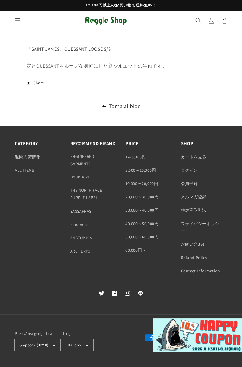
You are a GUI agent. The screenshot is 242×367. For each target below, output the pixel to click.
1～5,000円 (135, 157)
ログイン (189, 170)
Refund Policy (194, 257)
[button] (17, 20)
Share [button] (38, 83)
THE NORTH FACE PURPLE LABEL (86, 194)
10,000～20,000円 (141, 183)
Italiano (74, 345)
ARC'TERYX (80, 251)
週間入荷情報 (28, 157)
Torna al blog (125, 106)
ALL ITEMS (24, 170)
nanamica (79, 224)
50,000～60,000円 (141, 237)
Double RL (80, 177)
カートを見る (194, 157)
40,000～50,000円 (141, 223)
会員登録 (189, 183)
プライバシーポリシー (200, 227)
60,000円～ (135, 250)
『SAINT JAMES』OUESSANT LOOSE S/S (69, 49)
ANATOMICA (81, 237)
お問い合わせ (194, 244)
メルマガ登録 (194, 196)
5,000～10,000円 (140, 170)
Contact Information (200, 270)
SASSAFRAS (80, 211)
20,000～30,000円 (141, 196)
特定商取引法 (194, 210)
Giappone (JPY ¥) (33, 345)
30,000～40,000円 (141, 210)
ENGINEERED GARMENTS (82, 160)
